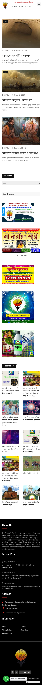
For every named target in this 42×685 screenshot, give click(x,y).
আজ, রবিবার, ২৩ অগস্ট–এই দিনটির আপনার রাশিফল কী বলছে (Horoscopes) (31, 449)
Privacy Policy (7, 630)
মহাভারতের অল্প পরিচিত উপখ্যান (16, 55)
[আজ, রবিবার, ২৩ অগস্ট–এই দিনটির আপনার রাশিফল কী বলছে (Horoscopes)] (31, 437)
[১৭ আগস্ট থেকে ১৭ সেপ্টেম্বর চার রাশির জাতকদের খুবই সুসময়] (31, 407)
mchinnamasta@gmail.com (16, 613)
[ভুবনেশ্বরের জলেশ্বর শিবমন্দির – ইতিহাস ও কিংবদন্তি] (31, 492)
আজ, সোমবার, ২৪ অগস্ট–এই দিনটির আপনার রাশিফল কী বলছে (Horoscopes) (10, 390)
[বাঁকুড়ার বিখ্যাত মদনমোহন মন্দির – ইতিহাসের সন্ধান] (10, 492)
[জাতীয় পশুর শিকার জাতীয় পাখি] (31, 463)
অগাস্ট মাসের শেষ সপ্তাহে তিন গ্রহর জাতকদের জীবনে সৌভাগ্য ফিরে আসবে (10, 449)
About (4, 627)
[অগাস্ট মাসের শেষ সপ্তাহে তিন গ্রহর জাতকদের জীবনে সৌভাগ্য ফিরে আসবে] (10, 437)
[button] (39, 4)
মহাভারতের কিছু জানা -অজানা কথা (17, 100)
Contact (23, 627)
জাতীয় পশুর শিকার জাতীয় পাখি (31, 473)
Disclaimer (25, 630)
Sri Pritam (7, 50)
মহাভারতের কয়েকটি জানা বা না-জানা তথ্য (20, 153)
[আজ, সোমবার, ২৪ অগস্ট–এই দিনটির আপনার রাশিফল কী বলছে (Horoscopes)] (10, 378)
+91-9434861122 (12, 609)
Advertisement (7, 633)
